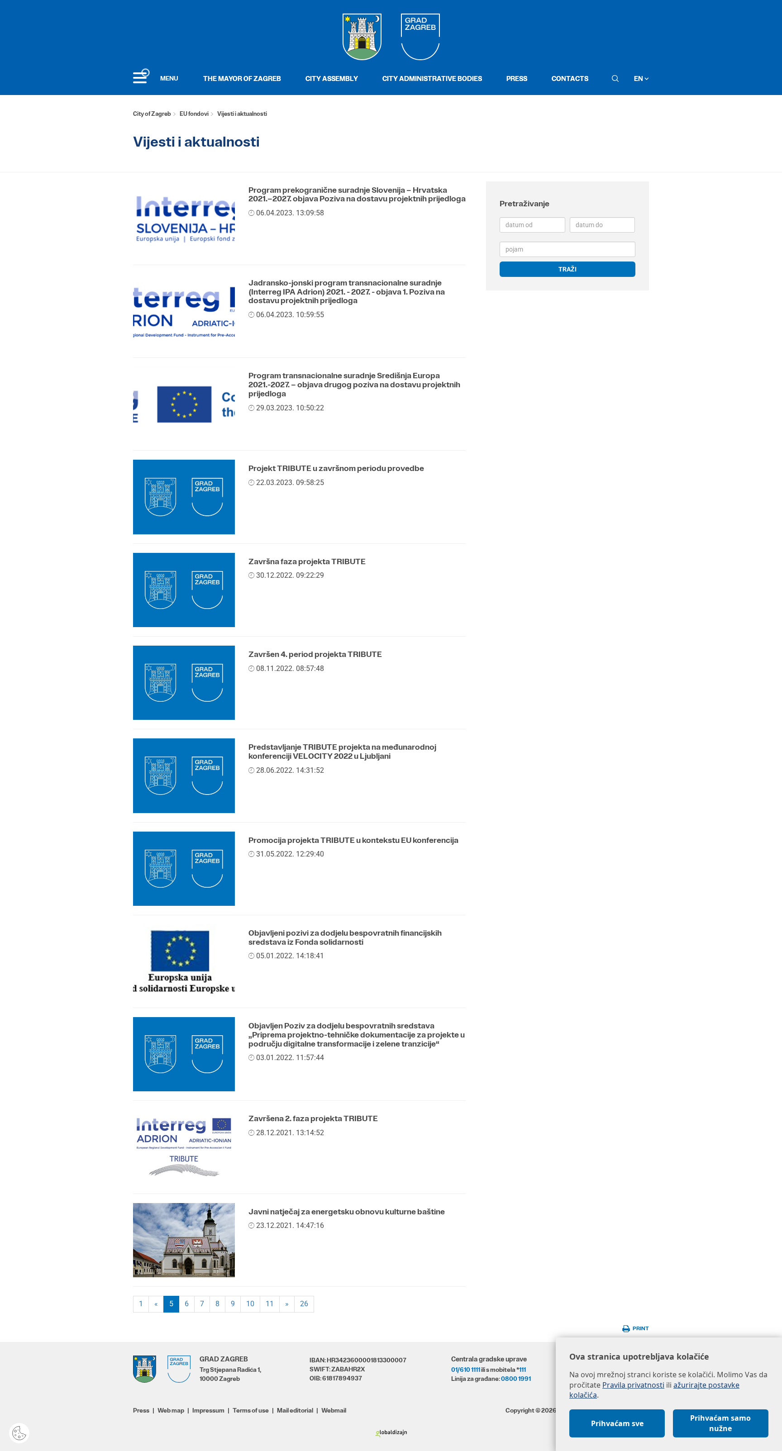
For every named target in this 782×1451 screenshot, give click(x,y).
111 (522, 1369)
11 (270, 1303)
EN (639, 78)
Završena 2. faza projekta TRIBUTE (313, 1118)
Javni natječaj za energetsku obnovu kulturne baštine (346, 1211)
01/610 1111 (465, 1369)
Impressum (208, 1410)
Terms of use (251, 1410)
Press (516, 78)
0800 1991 (516, 1378)
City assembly (331, 78)
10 (250, 1303)
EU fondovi (194, 113)
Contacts (570, 78)
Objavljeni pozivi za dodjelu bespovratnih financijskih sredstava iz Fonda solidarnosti (345, 937)
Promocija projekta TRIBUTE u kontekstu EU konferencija (353, 840)
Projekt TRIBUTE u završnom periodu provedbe (336, 468)
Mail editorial (295, 1410)
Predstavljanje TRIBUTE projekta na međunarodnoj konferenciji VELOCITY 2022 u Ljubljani (342, 751)
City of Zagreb (152, 113)
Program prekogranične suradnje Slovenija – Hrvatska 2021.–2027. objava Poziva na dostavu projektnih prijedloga (357, 195)
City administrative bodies (432, 78)
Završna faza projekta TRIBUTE (307, 561)
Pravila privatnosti (633, 1385)
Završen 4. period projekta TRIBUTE (315, 654)
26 (304, 1303)
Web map (170, 1410)
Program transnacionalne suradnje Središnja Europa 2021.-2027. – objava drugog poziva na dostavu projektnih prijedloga (354, 384)
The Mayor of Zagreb (242, 78)
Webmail (333, 1410)
